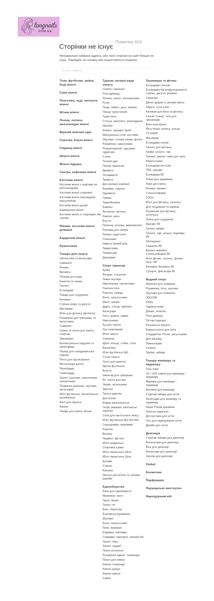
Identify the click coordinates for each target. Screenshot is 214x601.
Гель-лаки (152, 368)
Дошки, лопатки (156, 311)
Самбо (107, 578)
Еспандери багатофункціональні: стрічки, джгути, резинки (167, 91)
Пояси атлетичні (113, 550)
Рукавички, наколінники (117, 143)
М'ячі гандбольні (113, 443)
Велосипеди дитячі (72, 363)
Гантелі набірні (155, 228)
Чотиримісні (110, 175)
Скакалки (65, 325)
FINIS (149, 302)
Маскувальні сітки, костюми (120, 134)
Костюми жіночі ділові (74, 205)
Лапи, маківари (112, 527)
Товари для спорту (74, 253)
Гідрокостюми (154, 306)
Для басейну (154, 338)
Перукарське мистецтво (164, 488)
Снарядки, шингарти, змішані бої (123, 536)
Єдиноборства (113, 486)
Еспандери (66, 290)
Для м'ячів (109, 398)
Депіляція (153, 433)
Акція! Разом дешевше (160, 407)
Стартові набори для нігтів (162, 394)
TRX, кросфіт (154, 170)
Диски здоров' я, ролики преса (165, 102)
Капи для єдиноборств (117, 491)
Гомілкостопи (111, 288)
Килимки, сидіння (114, 188)
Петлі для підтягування (74, 359)
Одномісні (109, 193)
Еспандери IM (155, 174)
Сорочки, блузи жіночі (76, 140)
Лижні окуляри (112, 279)
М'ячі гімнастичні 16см (117, 456)
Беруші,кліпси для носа (161, 329)
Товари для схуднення (74, 294)
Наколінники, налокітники (119, 283)
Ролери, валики (156, 188)
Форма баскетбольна (116, 402)
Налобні (108, 125)
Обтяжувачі (153, 241)
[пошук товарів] (152, 70)
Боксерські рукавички (116, 513)
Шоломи (108, 518)
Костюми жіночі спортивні (76, 192)
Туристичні (109, 116)
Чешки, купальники (115, 384)
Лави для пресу (156, 183)
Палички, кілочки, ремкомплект (122, 225)
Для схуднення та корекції (162, 206)
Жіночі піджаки (71, 164)
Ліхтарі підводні (156, 320)
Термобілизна (111, 202)
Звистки (108, 389)
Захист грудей (112, 545)
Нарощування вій (159, 496)
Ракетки (108, 429)
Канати (64, 406)
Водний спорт (156, 279)
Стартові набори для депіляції (165, 437)
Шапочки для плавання (160, 283)
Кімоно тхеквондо (114, 564)
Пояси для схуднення (159, 219)
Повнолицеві (154, 343)
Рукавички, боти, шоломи (162, 288)
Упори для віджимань (159, 179)
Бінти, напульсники (115, 297)
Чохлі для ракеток (114, 361)
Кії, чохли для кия (114, 379)
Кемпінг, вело (111, 216)
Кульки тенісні (112, 324)
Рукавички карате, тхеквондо (121, 555)
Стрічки (107, 465)
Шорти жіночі (69, 156)
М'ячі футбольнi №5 (115, 352)
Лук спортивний (112, 329)
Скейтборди (67, 373)
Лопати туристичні (114, 234)
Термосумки (110, 248)
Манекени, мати (113, 495)
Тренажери (66, 338)
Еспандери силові (157, 142)
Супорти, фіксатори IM (160, 271)
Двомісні (108, 170)
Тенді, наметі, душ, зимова (120, 107)
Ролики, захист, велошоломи (121, 98)
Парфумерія (155, 480)
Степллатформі (156, 193)
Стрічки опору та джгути (75, 304)
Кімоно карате (111, 573)
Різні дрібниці (111, 93)
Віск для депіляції (157, 447)
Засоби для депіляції (159, 456)
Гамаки (107, 197)
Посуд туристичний (115, 111)
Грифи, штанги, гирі (158, 151)
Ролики (64, 267)
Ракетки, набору (113, 292)
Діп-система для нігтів (160, 416)
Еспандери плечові (158, 85)
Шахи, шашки (111, 302)
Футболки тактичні (114, 211)
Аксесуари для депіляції (161, 451)
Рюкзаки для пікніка (115, 229)
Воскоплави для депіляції (162, 442)
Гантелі (64, 285)
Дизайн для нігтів (157, 425)
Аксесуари (109, 311)
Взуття (107, 220)
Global (150, 464)
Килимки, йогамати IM (160, 266)
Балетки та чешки (71, 281)
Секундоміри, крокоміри (118, 424)
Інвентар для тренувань (118, 375)
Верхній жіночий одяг (76, 132)
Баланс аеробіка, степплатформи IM (158, 252)
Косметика (154, 472)
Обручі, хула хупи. (158, 107)
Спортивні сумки (113, 447)
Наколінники (110, 320)
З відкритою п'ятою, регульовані (166, 334)
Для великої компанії (116, 184)
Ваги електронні (156, 124)
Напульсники (154, 161)
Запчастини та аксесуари (76, 258)
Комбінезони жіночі (72, 209)
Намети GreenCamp (115, 243)
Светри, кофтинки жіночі (78, 172)
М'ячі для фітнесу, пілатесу (163, 202)
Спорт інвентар (114, 265)
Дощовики (109, 257)
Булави (107, 461)
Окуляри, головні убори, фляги (122, 139)
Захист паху (110, 541)
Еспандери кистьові (158, 165)
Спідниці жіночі (71, 148)
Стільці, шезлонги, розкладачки (123, 121)
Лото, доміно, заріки (115, 315)
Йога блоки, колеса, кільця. (163, 128)
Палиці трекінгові (113, 165)
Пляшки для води (71, 276)
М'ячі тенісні (110, 334)
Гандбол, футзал (113, 438)
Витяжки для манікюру (160, 389)
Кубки (106, 270)
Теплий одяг (110, 161)
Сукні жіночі (68, 92)
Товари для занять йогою (76, 411)
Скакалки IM (154, 245)
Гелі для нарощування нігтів (164, 420)
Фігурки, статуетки (114, 274)
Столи (106, 156)
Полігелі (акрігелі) (157, 411)
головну (92, 60)
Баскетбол (109, 347)
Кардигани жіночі (72, 238)
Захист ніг (109, 504)
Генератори (110, 252)
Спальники (109, 239)
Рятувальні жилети (158, 325)
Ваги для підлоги (70, 402)
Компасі (108, 207)
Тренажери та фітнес (161, 80)
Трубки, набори (155, 352)
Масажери (66, 308)
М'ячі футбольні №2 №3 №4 (121, 420)
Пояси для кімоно (114, 559)
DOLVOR (151, 297)
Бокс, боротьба (112, 509)
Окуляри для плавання (160, 293)
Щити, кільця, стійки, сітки (119, 343)
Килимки (65, 299)
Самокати (66, 262)
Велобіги (65, 272)
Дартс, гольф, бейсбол (117, 306)
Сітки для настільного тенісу (121, 415)
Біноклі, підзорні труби (117, 130)
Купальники (68, 245)
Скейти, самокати (114, 89)
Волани (107, 433)
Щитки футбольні (114, 366)
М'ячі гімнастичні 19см (117, 452)
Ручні (106, 102)
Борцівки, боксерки (115, 532)
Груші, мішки (110, 500)
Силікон (151, 347)
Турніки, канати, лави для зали (165, 156)
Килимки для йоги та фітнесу (164, 111)
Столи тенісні (111, 357)
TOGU (150, 197)
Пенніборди (67, 368)
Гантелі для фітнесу (159, 147)
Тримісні (108, 179)
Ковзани (108, 470)
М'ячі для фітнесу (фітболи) (77, 313)
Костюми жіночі (71, 180)
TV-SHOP (152, 133)
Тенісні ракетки (112, 393)
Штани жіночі (69, 112)
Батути (107, 370)
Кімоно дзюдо (111, 568)
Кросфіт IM (153, 224)
